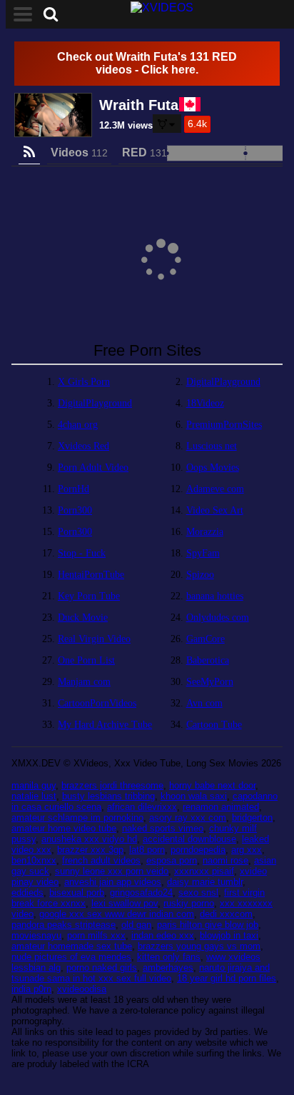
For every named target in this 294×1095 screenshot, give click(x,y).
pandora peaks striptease (63, 924)
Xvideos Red (83, 446)
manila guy (33, 785)
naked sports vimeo (162, 828)
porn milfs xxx (96, 935)
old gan (136, 924)
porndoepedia (198, 849)
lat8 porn (147, 849)
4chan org (78, 424)
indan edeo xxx (162, 935)
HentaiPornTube (91, 574)
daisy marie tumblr (205, 881)
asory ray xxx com (187, 817)
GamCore (205, 639)
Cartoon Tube (214, 724)
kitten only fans (169, 956)
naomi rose (225, 860)
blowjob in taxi (229, 935)
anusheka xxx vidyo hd (89, 839)
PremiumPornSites (224, 424)
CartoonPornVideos (97, 703)
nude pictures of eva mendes (71, 956)
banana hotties (214, 596)
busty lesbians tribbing (108, 796)
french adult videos (101, 860)
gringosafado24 (141, 892)
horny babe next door (212, 785)
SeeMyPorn (209, 681)
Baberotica (207, 660)
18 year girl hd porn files (226, 978)
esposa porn (171, 860)
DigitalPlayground (223, 381)
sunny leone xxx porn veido (111, 871)
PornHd (73, 489)
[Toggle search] (50, 14)
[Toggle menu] (23, 14)
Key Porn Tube (89, 596)
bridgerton (252, 817)
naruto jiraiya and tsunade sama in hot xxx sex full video (140, 973)
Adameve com (215, 489)
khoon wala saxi (194, 796)
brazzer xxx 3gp (90, 849)
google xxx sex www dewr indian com (116, 914)
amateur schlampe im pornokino (77, 817)
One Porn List (86, 660)
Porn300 (75, 510)
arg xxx (246, 849)
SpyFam (203, 553)
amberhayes (168, 967)
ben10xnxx (33, 860)
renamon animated (221, 806)
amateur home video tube (63, 828)
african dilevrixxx (142, 806)
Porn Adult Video (93, 467)
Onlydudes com (217, 617)
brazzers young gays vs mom (199, 946)
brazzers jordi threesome (112, 785)
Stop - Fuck (82, 553)
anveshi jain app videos (112, 881)
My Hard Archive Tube (105, 724)
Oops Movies (212, 467)
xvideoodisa (81, 989)
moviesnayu (36, 935)
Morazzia (204, 531)
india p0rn (31, 989)
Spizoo (200, 574)
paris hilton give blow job (207, 924)
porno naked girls (101, 967)
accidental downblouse (189, 839)
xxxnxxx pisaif (204, 871)
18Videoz (205, 403)
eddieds (27, 892)
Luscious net (211, 446)
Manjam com (84, 681)
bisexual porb (76, 892)
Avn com (204, 703)
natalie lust (33, 796)
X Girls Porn (84, 381)
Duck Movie (83, 617)
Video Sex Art (214, 510)
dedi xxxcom (226, 914)
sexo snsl (198, 892)
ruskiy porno (188, 903)
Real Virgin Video (94, 639)
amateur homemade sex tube (71, 946)
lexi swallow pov (124, 903)
